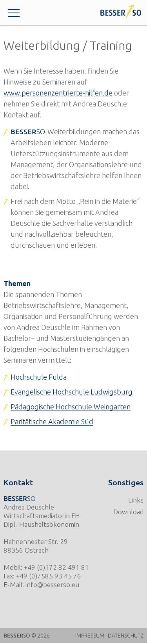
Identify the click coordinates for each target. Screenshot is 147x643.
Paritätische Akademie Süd (52, 421)
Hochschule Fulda (39, 377)
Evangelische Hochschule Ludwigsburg (71, 392)
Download (128, 511)
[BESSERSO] (120, 11)
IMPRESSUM (89, 635)
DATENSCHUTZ (125, 635)
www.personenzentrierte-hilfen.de (58, 93)
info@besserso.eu (52, 584)
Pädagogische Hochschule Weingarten (71, 407)
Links (135, 500)
